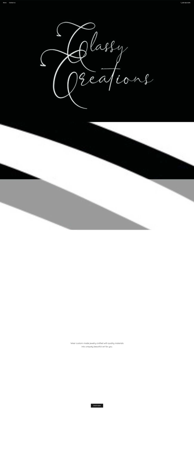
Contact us (12, 2)
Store (4, 2)
